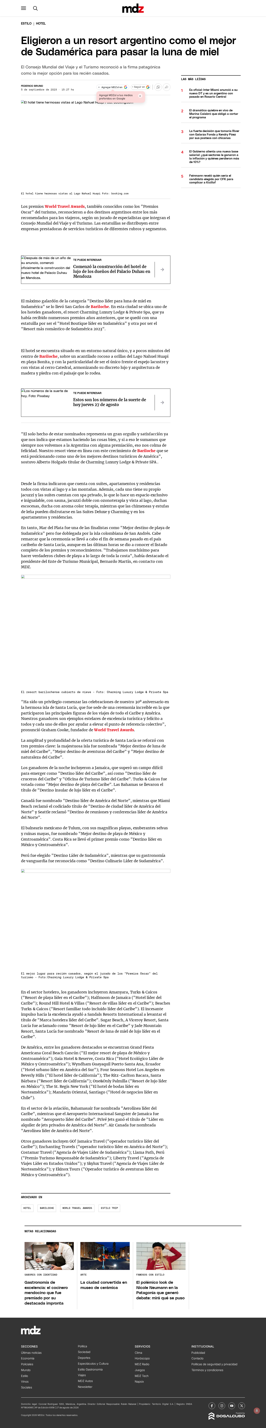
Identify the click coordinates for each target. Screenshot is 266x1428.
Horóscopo (142, 1358)
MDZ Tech (142, 1376)
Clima (138, 1353)
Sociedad (84, 1352)
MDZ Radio (142, 1364)
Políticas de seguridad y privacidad (214, 1364)
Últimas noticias (31, 1353)
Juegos (140, 1370)
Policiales (27, 1364)
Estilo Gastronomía (90, 1369)
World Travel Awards (65, 206)
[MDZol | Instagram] (222, 1406)
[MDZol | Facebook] (212, 1406)
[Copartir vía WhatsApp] (158, 87)
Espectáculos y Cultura (93, 1363)
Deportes (84, 1358)
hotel (27, 1208)
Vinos (25, 1381)
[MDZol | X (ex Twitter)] (242, 1406)
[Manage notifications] (257, 1411)
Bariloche (100, 306)
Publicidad (198, 1353)
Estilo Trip (109, 1208)
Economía (27, 1358)
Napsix (139, 1381)
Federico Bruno (32, 86)
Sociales (26, 1387)
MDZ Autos (85, 1381)
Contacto (197, 1358)
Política (82, 1346)
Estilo (26, 23)
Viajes (82, 1375)
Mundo (26, 1370)
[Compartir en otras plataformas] (166, 87)
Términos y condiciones (207, 1370)
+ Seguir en (138, 87)
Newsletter (85, 1387)
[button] (23, 8)
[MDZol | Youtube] (232, 1406)
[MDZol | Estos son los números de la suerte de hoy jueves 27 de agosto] (162, 402)
